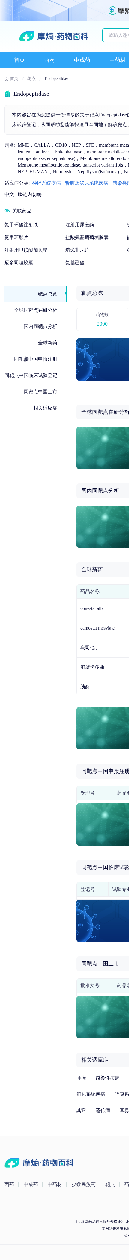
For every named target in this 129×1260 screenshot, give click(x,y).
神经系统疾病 (46, 183)
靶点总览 (47, 293)
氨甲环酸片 (16, 237)
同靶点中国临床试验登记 (30, 375)
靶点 (110, 1184)
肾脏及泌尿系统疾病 (86, 183)
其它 (81, 1110)
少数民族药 (84, 1184)
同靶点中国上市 (40, 391)
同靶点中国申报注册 (35, 359)
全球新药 (47, 342)
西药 (49, 60)
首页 (19, 60)
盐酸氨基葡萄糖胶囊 (87, 237)
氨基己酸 (75, 262)
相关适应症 (45, 407)
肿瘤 (81, 1077)
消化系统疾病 (90, 1094)
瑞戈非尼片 (77, 250)
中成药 (82, 60)
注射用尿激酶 (79, 224)
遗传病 (103, 1110)
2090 (102, 324)
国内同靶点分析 (40, 326)
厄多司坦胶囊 (18, 262)
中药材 (118, 60)
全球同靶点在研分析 (35, 310)
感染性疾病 (108, 1077)
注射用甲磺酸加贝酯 (26, 250)
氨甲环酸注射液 (21, 224)
